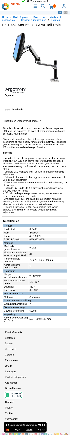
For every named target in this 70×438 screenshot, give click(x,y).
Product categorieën (15, 377)
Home (5, 17)
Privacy (9, 407)
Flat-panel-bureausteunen (33, 20)
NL (60, 12)
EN (65, 12)
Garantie (9, 354)
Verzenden (10, 349)
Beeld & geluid (20, 17)
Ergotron (55, 20)
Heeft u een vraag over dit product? (22, 121)
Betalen (9, 343)
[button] (64, 34)
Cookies (9, 413)
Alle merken (11, 382)
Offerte (8, 366)
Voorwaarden (11, 419)
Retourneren (11, 360)
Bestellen (10, 338)
